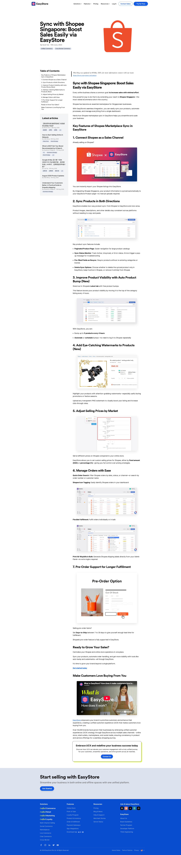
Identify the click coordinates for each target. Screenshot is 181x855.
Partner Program (126, 825)
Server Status (98, 822)
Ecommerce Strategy (52, 152)
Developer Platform (127, 828)
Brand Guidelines (126, 822)
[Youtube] (58, 845)
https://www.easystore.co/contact (85, 75)
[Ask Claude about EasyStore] (126, 808)
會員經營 (45, 130)
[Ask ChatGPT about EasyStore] (122, 808)
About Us (123, 818)
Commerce (48, 808)
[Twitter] (53, 845)
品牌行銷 (45, 170)
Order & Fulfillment (73, 822)
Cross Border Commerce (62, 48)
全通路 (55, 130)
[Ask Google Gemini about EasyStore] (130, 808)
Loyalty (46, 819)
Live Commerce (45, 833)
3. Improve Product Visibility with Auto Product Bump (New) (54, 86)
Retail (45, 812)
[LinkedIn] (49, 845)
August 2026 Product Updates (53, 176)
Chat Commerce (46, 836)
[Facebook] (41, 845)
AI (43, 152)
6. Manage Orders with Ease (50, 97)
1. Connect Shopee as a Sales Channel (54, 79)
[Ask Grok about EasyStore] (138, 808)
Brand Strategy (54, 141)
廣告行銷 (57, 170)
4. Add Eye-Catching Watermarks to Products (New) (53, 91)
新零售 (50, 130)
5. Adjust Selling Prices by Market (52, 94)
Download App (72, 832)
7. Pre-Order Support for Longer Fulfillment (52, 101)
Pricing (95, 4)
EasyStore (77, 720)
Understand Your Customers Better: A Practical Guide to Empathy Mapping (52, 185)
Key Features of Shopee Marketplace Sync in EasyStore (53, 76)
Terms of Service (127, 850)
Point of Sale (71, 811)
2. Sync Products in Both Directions (53, 82)
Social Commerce (46, 826)
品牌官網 (51, 170)
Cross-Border (44, 840)
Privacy (136, 850)
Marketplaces (44, 830)
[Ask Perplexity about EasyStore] (134, 808)
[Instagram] (45, 845)
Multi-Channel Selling (47, 823)
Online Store (46, 141)
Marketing (47, 816)
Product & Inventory (74, 818)
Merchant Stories (100, 818)
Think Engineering (126, 832)
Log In (114, 4)
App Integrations (73, 828)
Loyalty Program (73, 815)
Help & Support (99, 815)
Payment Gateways (73, 825)
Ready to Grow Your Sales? (50, 104)
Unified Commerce (46, 48)
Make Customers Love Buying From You (53, 108)
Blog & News (98, 811)
